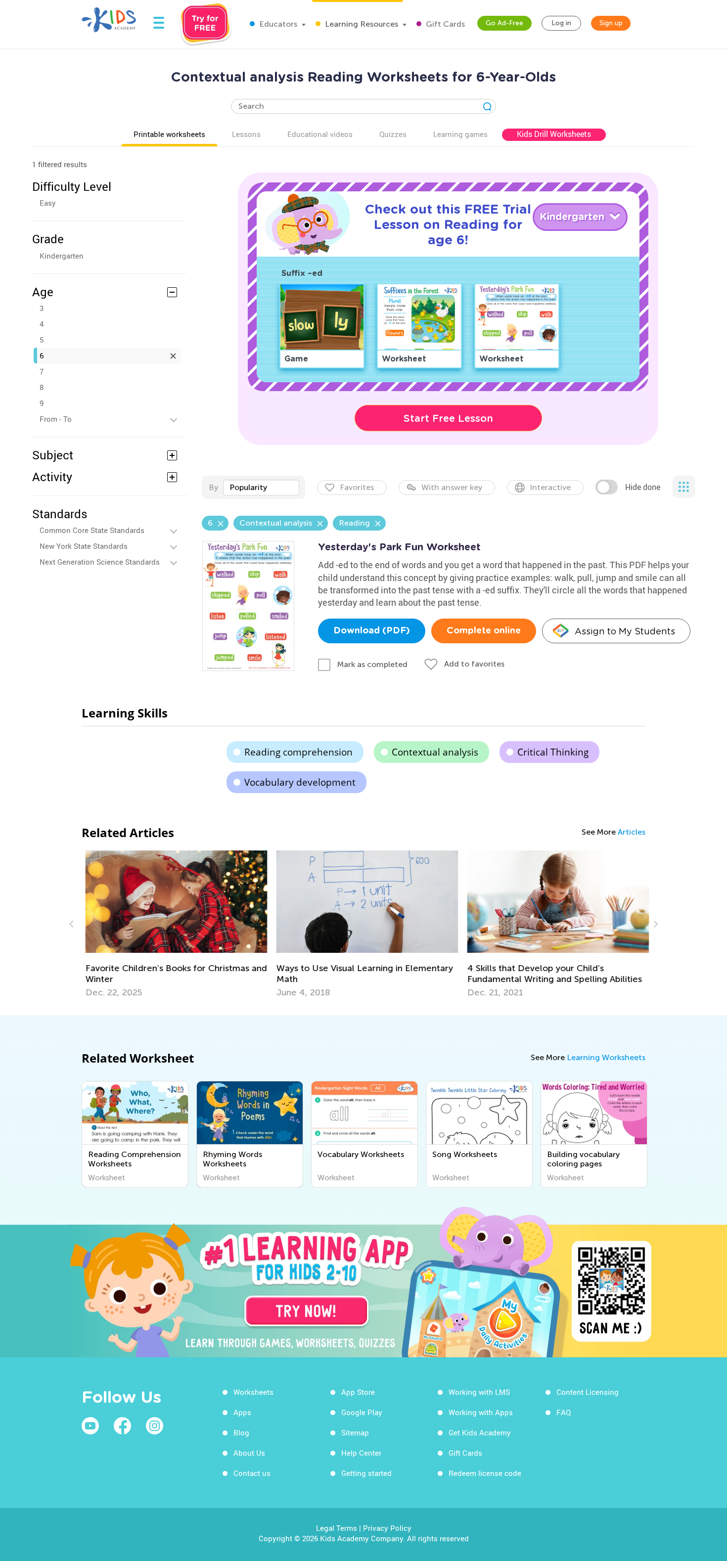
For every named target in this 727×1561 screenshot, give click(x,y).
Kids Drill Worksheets (554, 134)
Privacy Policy (387, 1528)
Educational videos (320, 134)
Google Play (361, 1412)
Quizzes (393, 134)
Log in (561, 23)
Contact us (252, 1473)
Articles (631, 832)
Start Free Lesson (448, 418)
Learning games (460, 134)
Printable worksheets (169, 134)
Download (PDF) (371, 630)
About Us (249, 1453)
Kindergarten (62, 256)
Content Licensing (587, 1392)
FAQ (563, 1412)
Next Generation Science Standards (100, 562)
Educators (277, 24)
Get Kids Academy (480, 1432)
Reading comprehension (298, 752)
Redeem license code (485, 1473)
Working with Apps (481, 1412)
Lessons (246, 134)
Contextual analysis (435, 752)
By (213, 487)
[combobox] (261, 487)
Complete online (484, 630)
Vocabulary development (300, 782)
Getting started (366, 1473)
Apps (242, 1412)
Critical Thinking (553, 752)
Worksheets (253, 1392)
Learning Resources (360, 24)
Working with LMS (479, 1392)
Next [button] (654, 924)
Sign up (611, 23)
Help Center (361, 1453)
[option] (173, 924)
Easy (48, 203)
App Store (358, 1392)
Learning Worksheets (606, 1057)
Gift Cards (444, 24)
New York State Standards (84, 546)
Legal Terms (336, 1528)
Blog (241, 1432)
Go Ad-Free (504, 23)
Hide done (642, 487)
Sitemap (355, 1432)
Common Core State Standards (92, 530)
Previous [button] (73, 924)
